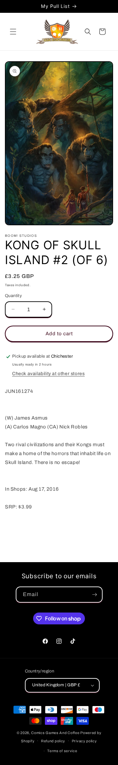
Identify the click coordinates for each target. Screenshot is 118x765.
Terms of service (62, 751)
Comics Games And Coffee (55, 733)
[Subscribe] (95, 595)
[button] (13, 31)
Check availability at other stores (48, 373)
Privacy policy (84, 741)
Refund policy (53, 741)
